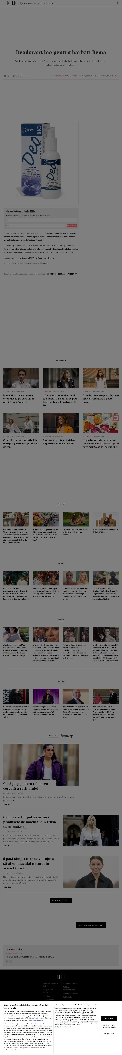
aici (17, 1039)
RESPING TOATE (109, 1033)
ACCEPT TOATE (109, 1018)
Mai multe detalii (38, 1020)
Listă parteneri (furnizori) (63, 1027)
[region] (61, 1028)
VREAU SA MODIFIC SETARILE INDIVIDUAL (108, 1026)
